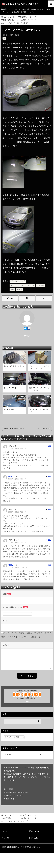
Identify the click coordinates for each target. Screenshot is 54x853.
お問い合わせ (34, 838)
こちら (26, 701)
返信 (49, 446)
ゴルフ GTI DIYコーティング (39, 411)
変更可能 (25, 268)
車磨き (19, 290)
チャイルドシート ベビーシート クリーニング (39, 367)
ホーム (4, 831)
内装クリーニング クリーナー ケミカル (39, 389)
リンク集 (5, 838)
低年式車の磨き (9, 409)
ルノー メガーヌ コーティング (22, 285)
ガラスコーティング (18, 281)
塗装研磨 (40, 285)
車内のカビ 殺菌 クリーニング (14, 367)
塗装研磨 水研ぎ (10, 388)
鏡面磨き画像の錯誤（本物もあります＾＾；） (15, 428)
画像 (12, 290)
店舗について (34, 831)
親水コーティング (44, 428)
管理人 (11, 476)
